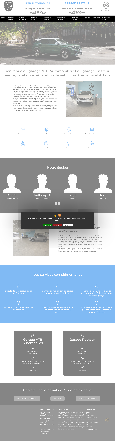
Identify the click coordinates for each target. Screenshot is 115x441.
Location (87, 17)
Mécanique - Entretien (47, 18)
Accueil (3, 17)
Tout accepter (47, 225)
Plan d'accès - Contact (106, 18)
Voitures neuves (11, 18)
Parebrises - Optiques (74, 18)
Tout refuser (57, 225)
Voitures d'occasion (22, 18)
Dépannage (96, 17)
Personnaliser (68, 225)
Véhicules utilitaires (34, 18)
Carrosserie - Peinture (61, 18)
